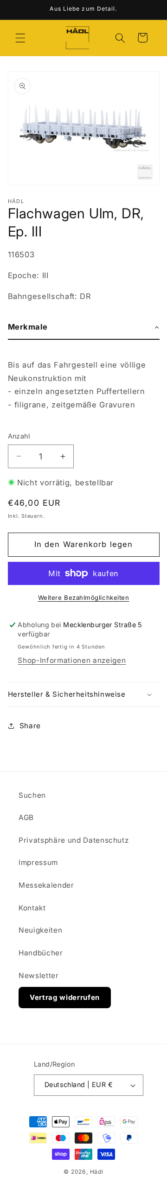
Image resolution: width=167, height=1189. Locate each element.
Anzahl (19, 436)
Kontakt (32, 907)
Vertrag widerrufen (65, 997)
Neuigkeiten (40, 930)
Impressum (38, 862)
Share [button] (30, 725)
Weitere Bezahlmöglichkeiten (83, 597)
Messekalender (46, 885)
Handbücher (41, 952)
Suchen (32, 795)
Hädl (96, 1171)
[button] (20, 37)
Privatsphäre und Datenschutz (73, 840)
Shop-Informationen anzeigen (72, 660)
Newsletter (39, 975)
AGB (26, 817)
